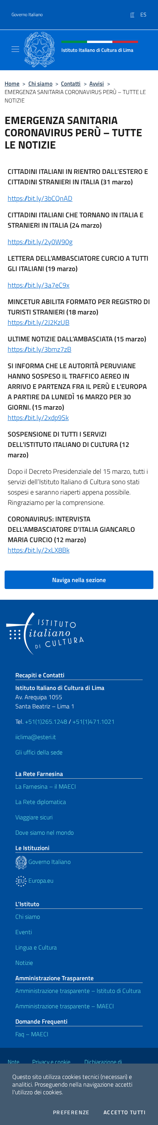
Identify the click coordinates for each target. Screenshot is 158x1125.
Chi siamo (40, 83)
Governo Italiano (27, 14)
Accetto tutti (125, 1112)
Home (12, 83)
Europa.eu (40, 880)
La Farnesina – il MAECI (45, 786)
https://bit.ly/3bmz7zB (39, 349)
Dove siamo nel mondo (44, 832)
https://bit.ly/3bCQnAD (40, 198)
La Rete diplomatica (40, 801)
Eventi (23, 931)
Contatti (71, 83)
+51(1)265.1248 (46, 721)
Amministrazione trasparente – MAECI (64, 1006)
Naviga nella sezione (79, 579)
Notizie (24, 962)
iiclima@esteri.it (35, 736)
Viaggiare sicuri (34, 817)
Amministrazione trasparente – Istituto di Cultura (78, 990)
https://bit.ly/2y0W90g (40, 242)
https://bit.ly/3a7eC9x (38, 285)
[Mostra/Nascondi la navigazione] (15, 49)
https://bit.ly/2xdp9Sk (38, 417)
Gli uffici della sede (39, 752)
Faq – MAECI (31, 1034)
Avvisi (96, 83)
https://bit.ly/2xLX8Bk (38, 550)
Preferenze (71, 1112)
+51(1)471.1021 (93, 721)
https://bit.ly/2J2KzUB (38, 322)
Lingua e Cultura (36, 947)
